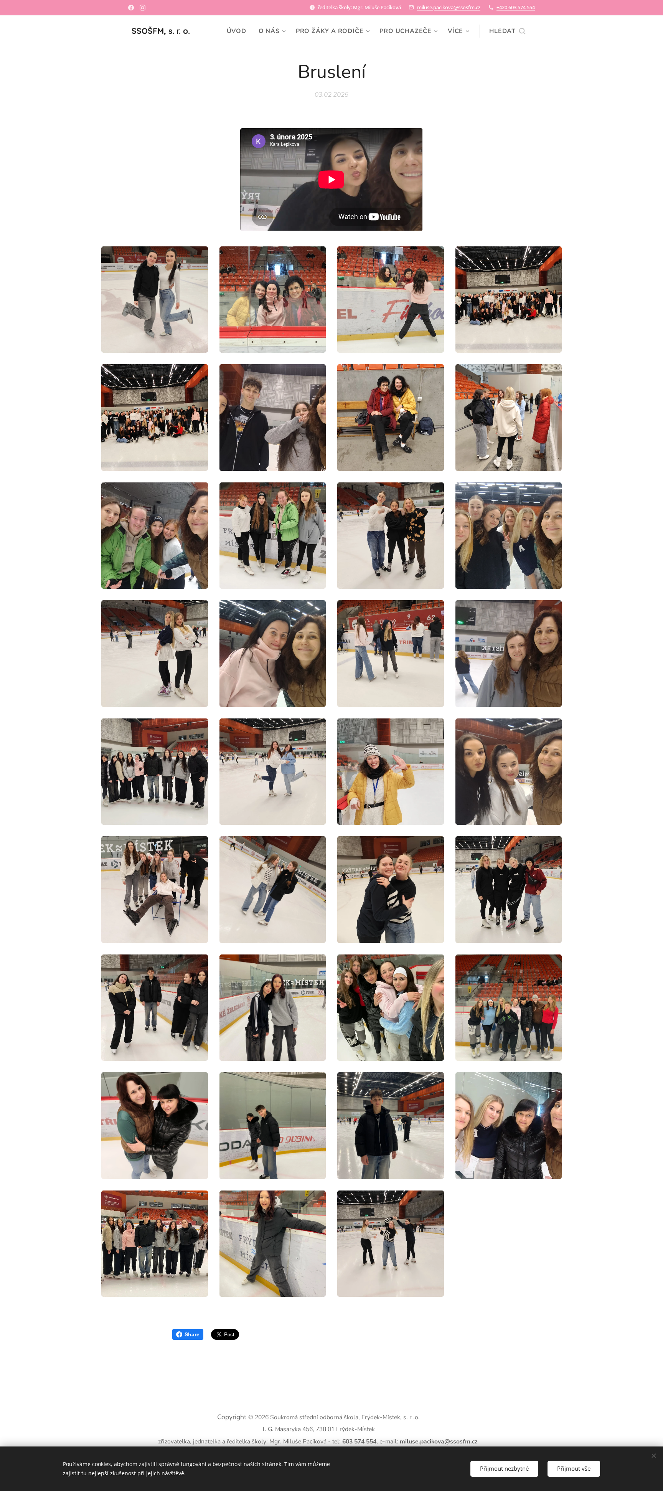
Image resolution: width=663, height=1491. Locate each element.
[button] (507, 31)
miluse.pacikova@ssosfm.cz (448, 7)
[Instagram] (142, 7)
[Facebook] (131, 7)
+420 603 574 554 (515, 7)
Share (192, 1334)
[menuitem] (238, 31)
